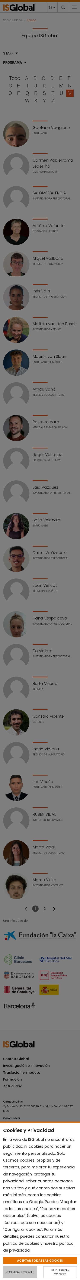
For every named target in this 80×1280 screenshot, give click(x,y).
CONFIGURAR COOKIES (60, 1272)
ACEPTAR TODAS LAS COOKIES (40, 1260)
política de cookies (21, 1243)
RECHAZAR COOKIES (20, 1272)
